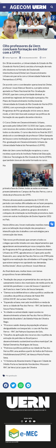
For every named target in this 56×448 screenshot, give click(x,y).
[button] (4, 7)
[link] (28, 7)
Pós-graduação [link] (11, 376)
